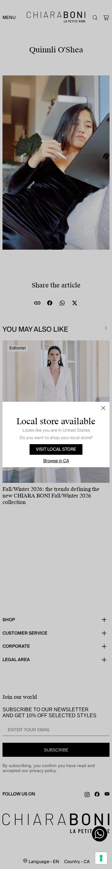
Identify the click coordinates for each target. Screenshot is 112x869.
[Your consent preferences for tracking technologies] (101, 858)
